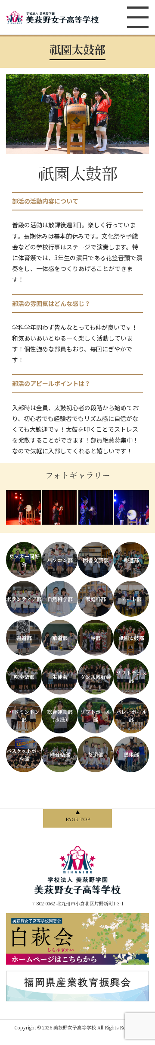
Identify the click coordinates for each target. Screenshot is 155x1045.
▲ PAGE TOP (77, 815)
